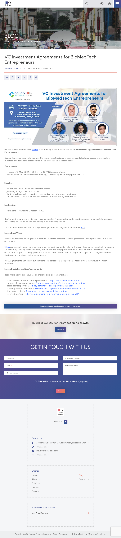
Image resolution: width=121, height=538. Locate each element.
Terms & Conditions (97, 534)
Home (6, 41)
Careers (35, 491)
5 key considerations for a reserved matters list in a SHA (52, 294)
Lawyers (35, 487)
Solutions (60, 329)
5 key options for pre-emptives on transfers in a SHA (60, 288)
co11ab (35, 150)
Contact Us (84, 479)
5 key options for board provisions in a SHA (52, 286)
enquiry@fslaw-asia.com (47, 451)
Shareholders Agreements (30, 41)
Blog (14, 41)
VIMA (7, 247)
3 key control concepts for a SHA (64, 281)
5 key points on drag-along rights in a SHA (46, 291)
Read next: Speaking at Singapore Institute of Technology (60, 306)
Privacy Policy (72, 381)
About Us (36, 479)
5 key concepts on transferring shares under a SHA (60, 283)
